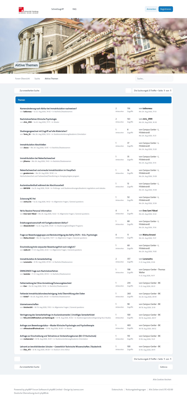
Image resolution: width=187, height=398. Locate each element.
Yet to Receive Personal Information (36, 210)
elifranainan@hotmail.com (34, 328)
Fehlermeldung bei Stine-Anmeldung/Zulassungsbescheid (45, 283)
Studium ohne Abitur (62, 349)
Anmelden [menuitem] (151, 9)
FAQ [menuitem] (74, 9)
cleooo (26, 147)
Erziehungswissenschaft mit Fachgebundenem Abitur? (44, 222)
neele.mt (27, 250)
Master (56, 122)
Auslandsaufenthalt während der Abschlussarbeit (42, 185)
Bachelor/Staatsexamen (63, 111)
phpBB (28, 389)
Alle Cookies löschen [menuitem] (162, 379)
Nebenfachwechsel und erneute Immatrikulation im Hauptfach (48, 170)
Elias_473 (27, 349)
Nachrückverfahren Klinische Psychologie (38, 119)
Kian (25, 286)
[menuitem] (56, 9)
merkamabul (28, 339)
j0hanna (27, 161)
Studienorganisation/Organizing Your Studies (94, 318)
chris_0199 (28, 122)
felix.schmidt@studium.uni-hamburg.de (39, 318)
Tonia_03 (27, 134)
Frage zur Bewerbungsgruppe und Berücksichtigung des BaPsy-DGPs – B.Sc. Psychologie (58, 234)
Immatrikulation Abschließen (33, 144)
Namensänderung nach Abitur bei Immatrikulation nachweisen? (48, 108)
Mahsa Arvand (29, 238)
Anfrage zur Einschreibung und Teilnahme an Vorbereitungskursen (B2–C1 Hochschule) (58, 335)
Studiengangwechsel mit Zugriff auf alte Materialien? (43, 131)
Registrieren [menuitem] (165, 9)
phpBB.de (44, 393)
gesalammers (29, 173)
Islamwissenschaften (29, 304)
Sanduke (27, 274)
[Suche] (164, 78)
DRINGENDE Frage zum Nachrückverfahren (39, 270)
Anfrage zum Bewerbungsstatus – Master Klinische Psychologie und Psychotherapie (57, 325)
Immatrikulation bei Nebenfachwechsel (37, 158)
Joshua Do (27, 201)
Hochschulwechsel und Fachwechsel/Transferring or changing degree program (49, 176)
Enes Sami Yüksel (30, 214)
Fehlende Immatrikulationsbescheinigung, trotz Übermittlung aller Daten (52, 293)
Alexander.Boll (29, 225)
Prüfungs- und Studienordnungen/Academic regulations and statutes (79, 188)
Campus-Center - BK (151, 282)
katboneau (28, 111)
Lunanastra (28, 262)
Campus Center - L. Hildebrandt (149, 131)
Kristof (26, 296)
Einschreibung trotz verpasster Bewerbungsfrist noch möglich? (47, 246)
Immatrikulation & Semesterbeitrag (36, 258)
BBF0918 (27, 188)
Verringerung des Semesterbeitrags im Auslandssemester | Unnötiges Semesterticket (57, 314)
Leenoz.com (78, 389)
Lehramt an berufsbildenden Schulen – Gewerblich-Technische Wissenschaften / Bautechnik (60, 346)
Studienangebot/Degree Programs (70, 225)
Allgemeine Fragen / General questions (68, 201)
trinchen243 (28, 307)
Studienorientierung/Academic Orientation (70, 134)
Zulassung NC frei (28, 198)
